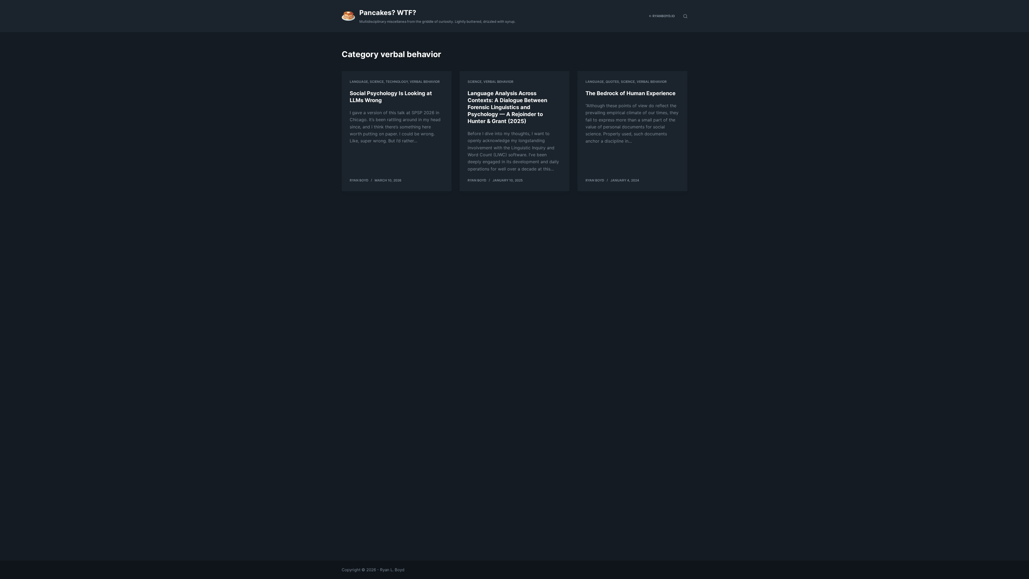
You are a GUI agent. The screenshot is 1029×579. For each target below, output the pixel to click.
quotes (612, 82)
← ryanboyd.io (662, 16)
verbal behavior (425, 82)
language (359, 82)
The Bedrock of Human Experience (631, 93)
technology (397, 82)
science (377, 82)
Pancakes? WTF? (387, 13)
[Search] (685, 16)
